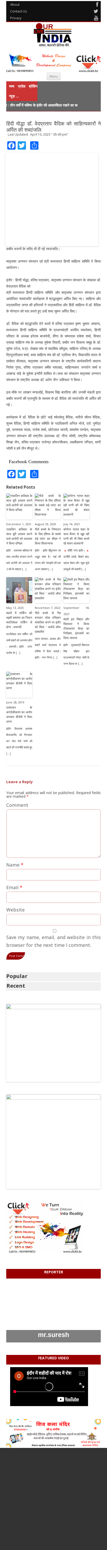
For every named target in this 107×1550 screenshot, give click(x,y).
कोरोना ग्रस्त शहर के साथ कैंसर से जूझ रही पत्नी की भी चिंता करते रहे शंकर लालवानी (76, 536)
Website (15, 910)
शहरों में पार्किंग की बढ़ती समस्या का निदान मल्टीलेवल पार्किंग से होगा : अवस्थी (19, 620)
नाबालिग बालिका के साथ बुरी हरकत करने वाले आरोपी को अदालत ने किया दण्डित (19, 536)
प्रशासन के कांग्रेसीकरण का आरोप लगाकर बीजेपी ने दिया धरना (19, 714)
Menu (54, 76)
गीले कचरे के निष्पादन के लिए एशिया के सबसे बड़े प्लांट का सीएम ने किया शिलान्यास (48, 536)
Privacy (16, 18)
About (14, 4)
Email (14, 887)
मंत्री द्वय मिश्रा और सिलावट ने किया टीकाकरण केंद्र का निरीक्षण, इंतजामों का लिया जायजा (76, 628)
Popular (17, 976)
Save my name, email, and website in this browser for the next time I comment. (53, 941)
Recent (15, 985)
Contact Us (18, 11)
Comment (17, 805)
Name (14, 865)
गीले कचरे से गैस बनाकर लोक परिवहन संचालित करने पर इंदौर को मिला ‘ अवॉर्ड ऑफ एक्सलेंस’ (48, 622)
